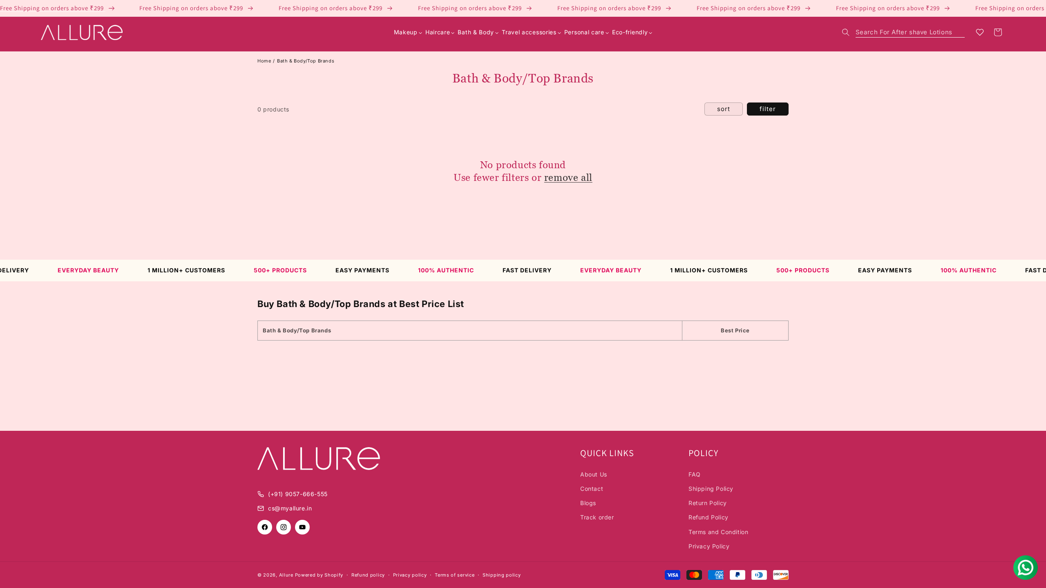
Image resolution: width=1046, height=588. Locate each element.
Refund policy (368, 575)
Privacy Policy (708, 546)
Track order (597, 517)
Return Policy (707, 502)
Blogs (588, 502)
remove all (568, 177)
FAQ (694, 474)
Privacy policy (410, 575)
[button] (903, 32)
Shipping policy (502, 575)
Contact (591, 488)
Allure (286, 575)
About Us (593, 474)
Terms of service (454, 575)
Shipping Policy (710, 488)
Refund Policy (708, 517)
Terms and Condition (718, 531)
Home (264, 61)
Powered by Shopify (319, 575)
